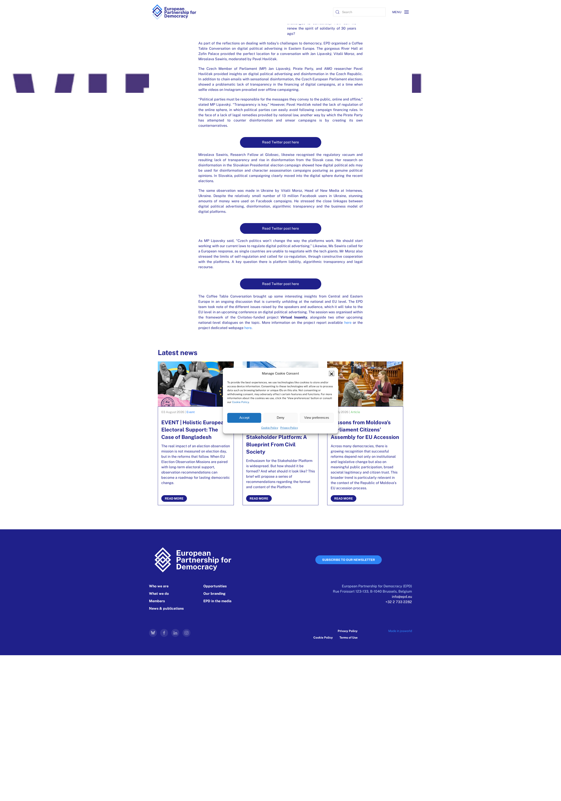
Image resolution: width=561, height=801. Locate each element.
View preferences (316, 417)
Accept (244, 417)
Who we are (159, 586)
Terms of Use (348, 637)
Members (157, 601)
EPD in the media (217, 601)
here (348, 322)
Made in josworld (400, 631)
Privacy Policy (289, 427)
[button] (331, 373)
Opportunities (215, 586)
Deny (280, 417)
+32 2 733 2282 (398, 602)
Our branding (214, 594)
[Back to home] (174, 12)
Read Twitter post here (280, 142)
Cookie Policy (240, 401)
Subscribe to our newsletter (348, 560)
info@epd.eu (402, 597)
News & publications (166, 608)
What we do (159, 594)
